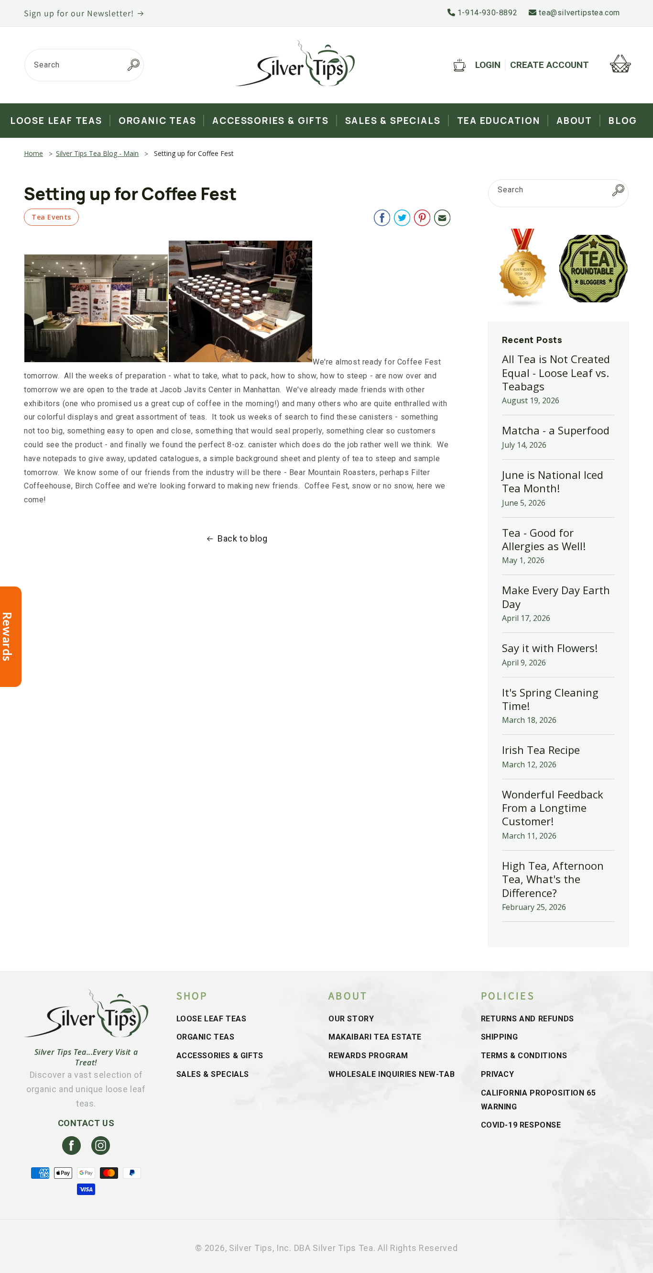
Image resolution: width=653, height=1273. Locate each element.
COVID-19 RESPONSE (521, 1124)
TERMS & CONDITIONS (524, 1055)
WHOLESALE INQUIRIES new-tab (391, 1074)
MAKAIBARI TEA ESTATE (375, 1036)
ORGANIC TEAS (205, 1036)
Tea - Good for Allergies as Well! (544, 539)
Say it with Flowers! (550, 648)
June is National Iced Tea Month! (552, 481)
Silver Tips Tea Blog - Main (97, 153)
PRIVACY (497, 1074)
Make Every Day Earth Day (556, 596)
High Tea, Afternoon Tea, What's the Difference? (553, 879)
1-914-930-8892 (486, 12)
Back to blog (242, 538)
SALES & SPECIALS (213, 1074)
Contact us (86, 1123)
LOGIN (488, 64)
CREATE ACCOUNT (549, 64)
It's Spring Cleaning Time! (550, 699)
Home (33, 153)
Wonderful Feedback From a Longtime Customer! (552, 808)
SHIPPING (499, 1036)
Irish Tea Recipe (541, 749)
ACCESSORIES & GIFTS (219, 1055)
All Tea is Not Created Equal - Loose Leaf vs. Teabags (556, 372)
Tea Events (51, 216)
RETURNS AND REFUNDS (527, 1018)
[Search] (133, 65)
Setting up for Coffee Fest (194, 153)
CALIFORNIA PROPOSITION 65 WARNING (538, 1099)
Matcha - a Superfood (555, 430)
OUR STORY (351, 1018)
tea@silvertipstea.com (578, 12)
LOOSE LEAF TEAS (211, 1018)
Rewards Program (368, 1055)
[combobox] (84, 65)
